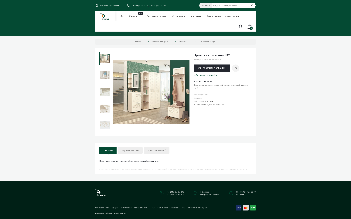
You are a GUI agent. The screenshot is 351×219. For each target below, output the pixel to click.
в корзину (213, 68)
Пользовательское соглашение (165, 208)
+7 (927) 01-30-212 (157, 6)
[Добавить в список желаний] (235, 68)
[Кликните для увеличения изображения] (151, 92)
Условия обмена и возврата (195, 208)
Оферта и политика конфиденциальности (130, 208)
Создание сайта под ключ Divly (109, 213)
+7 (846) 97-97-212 (139, 6)
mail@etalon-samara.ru (110, 6)
